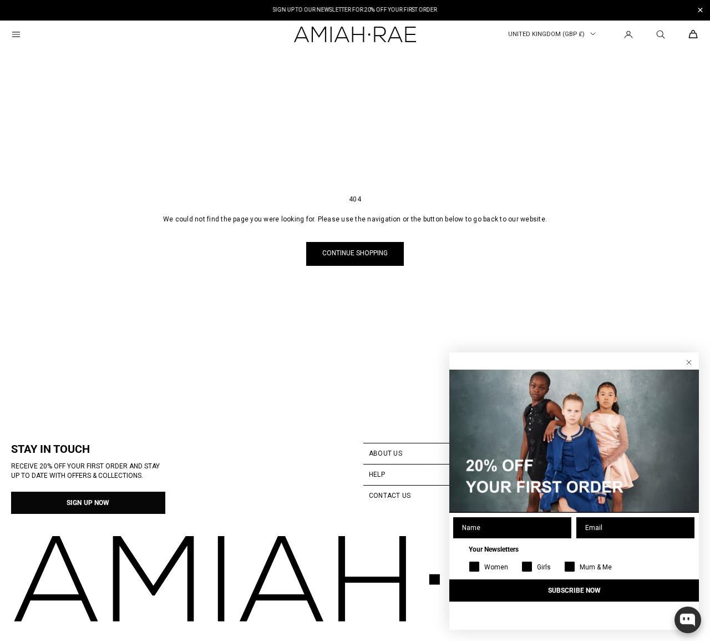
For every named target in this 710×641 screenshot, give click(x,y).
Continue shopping (355, 253)
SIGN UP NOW (88, 503)
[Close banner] (700, 10)
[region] (355, 10)
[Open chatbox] (687, 620)
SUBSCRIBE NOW (574, 590)
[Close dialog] (688, 362)
